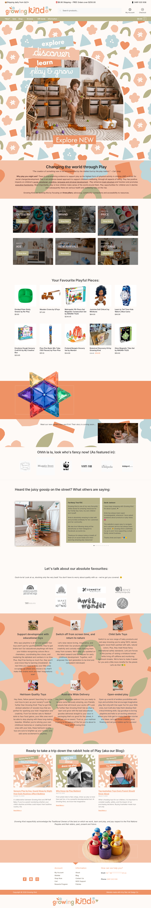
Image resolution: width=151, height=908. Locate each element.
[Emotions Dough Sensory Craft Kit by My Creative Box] (25, 334)
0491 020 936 (140, 2)
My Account (130, 12)
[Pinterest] (31, 879)
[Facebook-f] (24, 879)
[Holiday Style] (33, 219)
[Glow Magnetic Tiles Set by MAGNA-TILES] (125, 334)
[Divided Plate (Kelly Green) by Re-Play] (25, 296)
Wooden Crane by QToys (50, 309)
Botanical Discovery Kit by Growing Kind (100, 349)
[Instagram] (37, 879)
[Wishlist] (33, 288)
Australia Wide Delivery (75, 694)
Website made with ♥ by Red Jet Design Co (122, 892)
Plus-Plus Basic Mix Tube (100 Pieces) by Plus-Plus (50, 349)
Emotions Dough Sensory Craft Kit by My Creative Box (25, 350)
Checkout (142, 12)
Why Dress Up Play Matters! (68, 791)
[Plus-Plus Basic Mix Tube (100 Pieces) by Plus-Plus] (50, 334)
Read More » (18, 810)
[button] (141, 19)
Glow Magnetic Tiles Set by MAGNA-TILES (124, 349)
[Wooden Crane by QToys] (50, 296)
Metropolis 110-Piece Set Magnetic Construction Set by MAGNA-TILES (75, 311)
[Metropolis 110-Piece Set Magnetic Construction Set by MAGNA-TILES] (75, 296)
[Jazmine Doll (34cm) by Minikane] (100, 296)
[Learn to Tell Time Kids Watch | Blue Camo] (125, 296)
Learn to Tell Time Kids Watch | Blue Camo (124, 310)
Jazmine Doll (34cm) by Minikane (99, 310)
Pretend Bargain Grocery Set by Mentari (75, 349)
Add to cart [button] (25, 319)
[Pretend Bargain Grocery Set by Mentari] (75, 334)
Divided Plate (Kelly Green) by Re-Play (23, 310)
